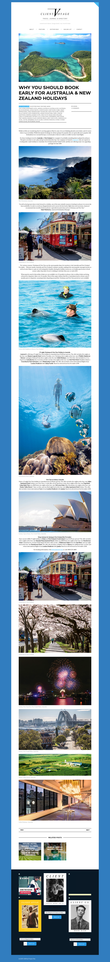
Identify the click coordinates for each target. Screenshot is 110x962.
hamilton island (53, 111)
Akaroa (40, 108)
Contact (79, 29)
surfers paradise (49, 119)
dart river (52, 110)
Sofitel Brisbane (28, 119)
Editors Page (54, 29)
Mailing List (67, 29)
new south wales (47, 115)
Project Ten (32, 959)
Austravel (62, 108)
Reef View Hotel (52, 118)
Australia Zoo (54, 108)
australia (46, 108)
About (31, 29)
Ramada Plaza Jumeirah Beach (37, 118)
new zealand (57, 115)
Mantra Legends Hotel (33, 115)
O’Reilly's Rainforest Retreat (28, 116)
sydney (57, 119)
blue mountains (24, 110)
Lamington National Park (48, 113)
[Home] (55, 14)
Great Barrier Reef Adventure (38, 111)
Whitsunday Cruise (34, 121)
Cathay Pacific (34, 110)
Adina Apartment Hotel (29, 108)
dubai (58, 110)
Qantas (24, 118)
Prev (22, 830)
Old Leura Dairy (43, 116)
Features (42, 29)
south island (38, 119)
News (48, 106)
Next (88, 830)
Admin (75, 106)
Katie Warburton (33, 113)
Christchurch (43, 110)
